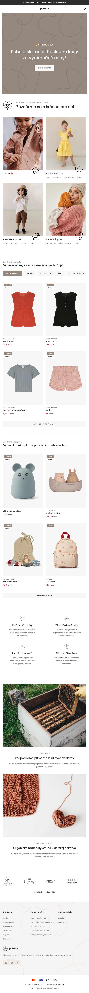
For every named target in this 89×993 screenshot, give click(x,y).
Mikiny (23, 243)
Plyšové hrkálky (10, 582)
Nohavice (57, 177)
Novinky (6, 918)
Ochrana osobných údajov (41, 935)
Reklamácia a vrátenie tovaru (42, 922)
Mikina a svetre (65, 243)
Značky (61, 918)
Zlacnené (7, 939)
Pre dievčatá (8, 926)
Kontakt (61, 922)
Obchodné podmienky (40, 930)
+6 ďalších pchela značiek (44, 892)
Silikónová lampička (12, 511)
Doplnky (6, 935)
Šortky (48, 410)
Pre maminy (8, 930)
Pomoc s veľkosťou (38, 918)
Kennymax (38, 984)
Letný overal (8, 341)
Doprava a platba (38, 926)
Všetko (79, 177)
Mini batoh (50, 582)
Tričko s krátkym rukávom (14, 410)
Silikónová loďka (53, 513)
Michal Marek (59, 984)
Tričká (48, 177)
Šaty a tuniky (68, 177)
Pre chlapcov (8, 922)
